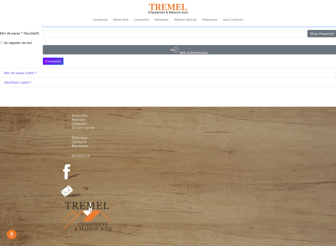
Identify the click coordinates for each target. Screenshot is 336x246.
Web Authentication (193, 52)
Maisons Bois (80, 116)
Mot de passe (11, 33)
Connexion (53, 61)
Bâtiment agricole (185, 19)
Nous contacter (233, 19)
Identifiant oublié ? (17, 82)
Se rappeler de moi (18, 43)
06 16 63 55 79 (81, 156)
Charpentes (141, 19)
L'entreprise (100, 19)
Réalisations (209, 19)
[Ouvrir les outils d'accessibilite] (11, 234)
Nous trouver (80, 146)
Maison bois (120, 19)
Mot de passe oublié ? (20, 73)
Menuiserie (161, 19)
